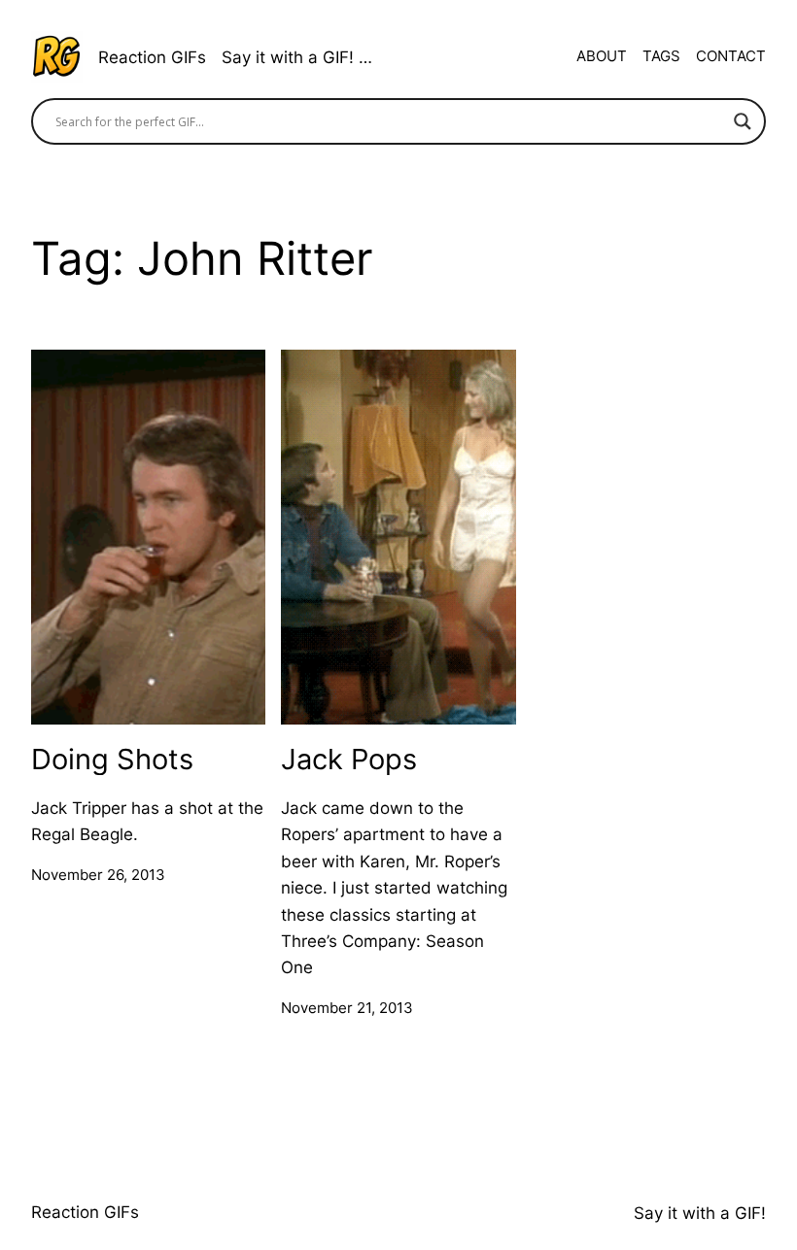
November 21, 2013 (347, 1007)
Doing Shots (112, 759)
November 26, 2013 (98, 874)
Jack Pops (349, 759)
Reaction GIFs (152, 57)
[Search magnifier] (742, 121)
